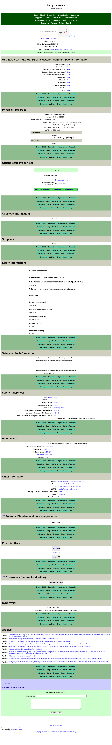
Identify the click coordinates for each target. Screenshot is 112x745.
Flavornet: (40, 454)
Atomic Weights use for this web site (69, 486)
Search (68, 23)
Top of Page (54, 725)
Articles (54, 23)
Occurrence (72, 20)
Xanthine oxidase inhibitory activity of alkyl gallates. (25, 649)
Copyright (39, 732)
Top (71, 104)
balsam (55, 548)
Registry (56, 410)
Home (35, 15)
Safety (47, 18)
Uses (64, 20)
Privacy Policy (71, 732)
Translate (18, 730)
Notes (61, 23)
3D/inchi (72, 36)
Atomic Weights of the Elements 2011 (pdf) (71, 481)
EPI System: (48, 397)
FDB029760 (61, 494)
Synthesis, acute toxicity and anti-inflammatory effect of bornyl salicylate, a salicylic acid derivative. (40, 641)
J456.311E (53, 39)
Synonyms (45, 23)
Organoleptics (63, 15)
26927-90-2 (48, 454)
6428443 (56, 413)
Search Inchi (49, 447)
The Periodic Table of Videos (67, 484)
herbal (66, 180)
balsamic (61, 180)
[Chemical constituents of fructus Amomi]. (22, 656)
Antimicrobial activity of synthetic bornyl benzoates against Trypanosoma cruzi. (34, 638)
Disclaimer (63, 732)
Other (48, 20)
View (55, 397)
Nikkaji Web (45, 39)
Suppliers (38, 18)
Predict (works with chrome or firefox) (62, 49)
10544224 (48, 452)
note (4, 515)
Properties (51, 15)
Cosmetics (75, 15)
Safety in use (56, 18)
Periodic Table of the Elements (67, 489)
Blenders (56, 20)
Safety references (70, 18)
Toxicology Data (58, 408)
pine (56, 180)
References (39, 20)
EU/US (42, 15)
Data (54, 415)
